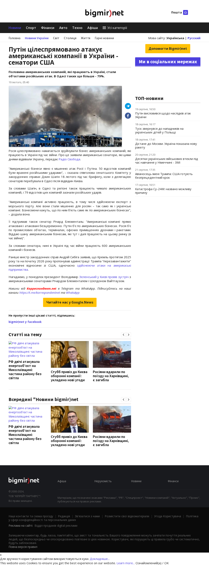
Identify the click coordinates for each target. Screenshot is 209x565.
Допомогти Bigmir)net (168, 48)
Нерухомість (103, 481)
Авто (63, 27)
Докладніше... (100, 559)
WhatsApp (73, 292)
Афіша (92, 27)
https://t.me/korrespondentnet (39, 292)
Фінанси (47, 27)
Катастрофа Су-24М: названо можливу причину (163, 191)
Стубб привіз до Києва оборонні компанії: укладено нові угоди (69, 375)
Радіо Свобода (69, 159)
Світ (56, 38)
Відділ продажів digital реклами (55, 525)
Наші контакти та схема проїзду (31, 516)
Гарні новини (104, 38)
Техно (77, 27)
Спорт (31, 27)
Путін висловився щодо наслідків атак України (163, 115)
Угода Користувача (167, 516)
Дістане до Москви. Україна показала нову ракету (166, 145)
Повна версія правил (23, 547)
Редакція (64, 516)
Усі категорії (117, 27)
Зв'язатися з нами (87, 516)
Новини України (37, 38)
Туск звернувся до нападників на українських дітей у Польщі (159, 130)
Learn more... (126, 563)
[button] (123, 334)
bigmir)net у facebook (25, 322)
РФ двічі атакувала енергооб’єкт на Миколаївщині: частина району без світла (25, 369)
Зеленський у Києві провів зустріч (104, 277)
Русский (194, 38)
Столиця (70, 38)
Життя (85, 38)
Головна (14, 38)
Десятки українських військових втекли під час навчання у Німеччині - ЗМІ (166, 160)
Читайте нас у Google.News (69, 302)
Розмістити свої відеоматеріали (127, 516)
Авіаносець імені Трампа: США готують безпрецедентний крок (164, 175)
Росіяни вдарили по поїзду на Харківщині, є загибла (111, 375)
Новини (15, 27)
